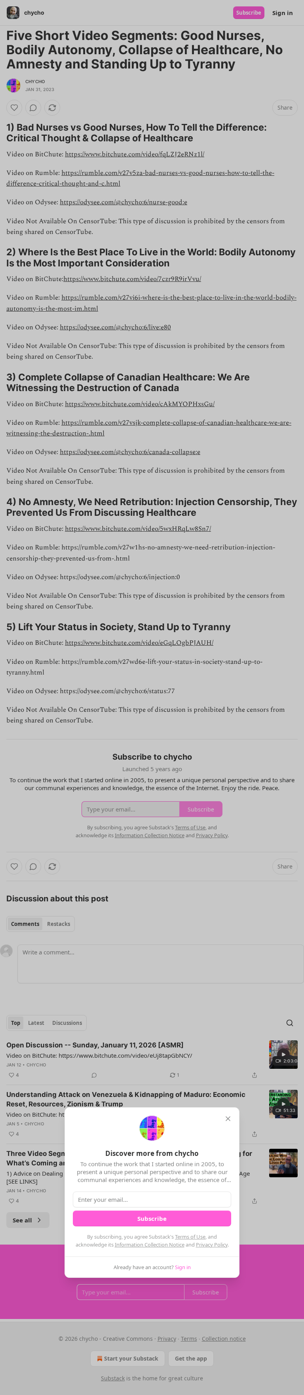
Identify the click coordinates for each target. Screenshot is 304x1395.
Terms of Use (190, 1236)
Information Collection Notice (149, 1244)
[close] (228, 1118)
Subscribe (152, 1218)
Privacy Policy (212, 1244)
